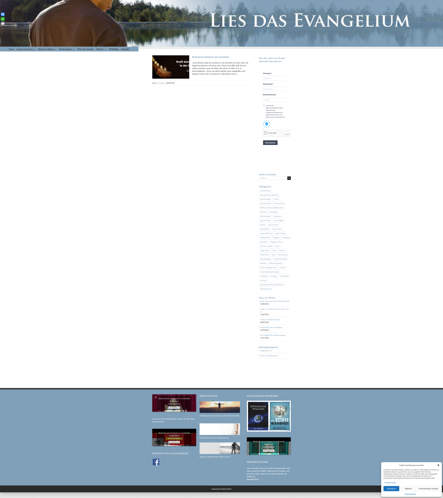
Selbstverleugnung (275, 263)
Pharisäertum (283, 255)
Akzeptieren (391, 489)
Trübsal (282, 267)
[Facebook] (2, 14)
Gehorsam (277, 216)
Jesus (277, 246)
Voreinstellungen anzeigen (428, 489)
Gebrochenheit (265, 216)
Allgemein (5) (265, 350)
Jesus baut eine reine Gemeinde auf (274, 301)
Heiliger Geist (265, 237)
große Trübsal (281, 233)
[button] (438, 465)
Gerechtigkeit (279, 220)
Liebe (274, 250)
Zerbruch (263, 280)
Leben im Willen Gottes (270, 319)
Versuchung (284, 276)
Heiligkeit (276, 237)
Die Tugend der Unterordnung (272, 335)
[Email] (2, 23)
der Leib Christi (265, 203)
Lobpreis (282, 250)
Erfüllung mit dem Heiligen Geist (271, 208)
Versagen (274, 276)
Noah (273, 255)
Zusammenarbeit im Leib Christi (271, 284)
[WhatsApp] (2, 19)
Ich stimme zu (174, 408)
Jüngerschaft (264, 250)
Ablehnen (408, 489)
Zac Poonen (160, 83)
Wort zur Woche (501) (269, 355)
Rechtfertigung (265, 259)
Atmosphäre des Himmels (269, 195)
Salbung (263, 263)
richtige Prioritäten (280, 259)
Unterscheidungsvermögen (269, 272)
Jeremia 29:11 (253, 479)
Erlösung (263, 212)
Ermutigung (273, 212)
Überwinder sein (266, 289)
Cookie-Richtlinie (410, 494)
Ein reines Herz (279, 203)
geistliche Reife (265, 220)
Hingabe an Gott (276, 242)
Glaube (262, 225)
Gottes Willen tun (266, 233)
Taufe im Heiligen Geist (268, 267)
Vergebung (264, 276)
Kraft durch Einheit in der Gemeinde (210, 56)
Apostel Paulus (265, 191)
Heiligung (286, 237)
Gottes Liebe (276, 229)
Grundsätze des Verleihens (271, 327)
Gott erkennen (273, 225)
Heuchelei (263, 242)
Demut (276, 199)
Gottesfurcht (264, 229)
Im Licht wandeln (266, 246)
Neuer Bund (264, 255)
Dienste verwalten (390, 482)
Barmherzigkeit (265, 199)
